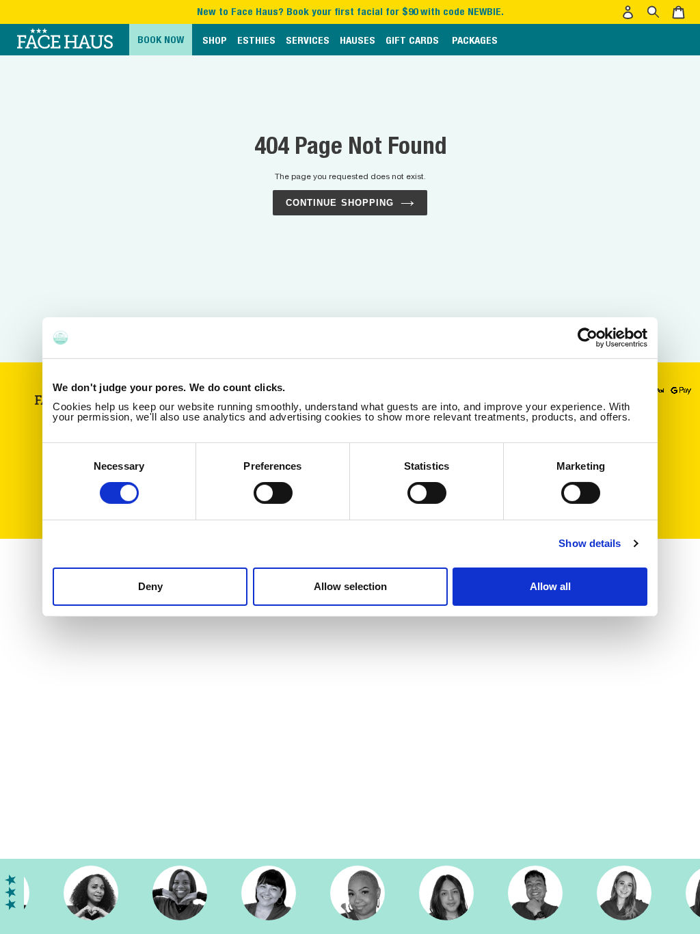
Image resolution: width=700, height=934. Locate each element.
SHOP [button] (214, 40)
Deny (150, 586)
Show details (589, 543)
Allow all (550, 586)
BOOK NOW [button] (160, 39)
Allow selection (350, 586)
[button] (630, 12)
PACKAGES (475, 40)
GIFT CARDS (412, 40)
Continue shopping (340, 203)
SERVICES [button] (307, 40)
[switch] (273, 493)
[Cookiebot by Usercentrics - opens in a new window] (587, 338)
